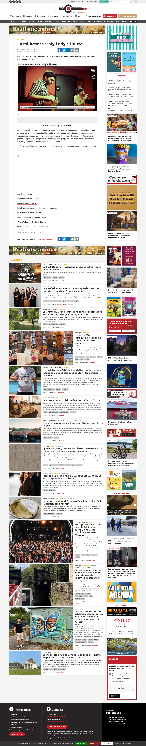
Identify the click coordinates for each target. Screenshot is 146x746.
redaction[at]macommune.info (57, 716)
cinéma (46, 669)
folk (19, 232)
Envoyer (114, 696)
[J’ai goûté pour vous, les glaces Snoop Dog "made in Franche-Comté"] (122, 154)
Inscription (115, 331)
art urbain (78, 639)
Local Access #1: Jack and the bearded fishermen (37, 208)
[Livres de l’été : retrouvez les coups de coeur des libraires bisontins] (41, 340)
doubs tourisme (53, 324)
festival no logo (48, 437)
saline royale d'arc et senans (57, 669)
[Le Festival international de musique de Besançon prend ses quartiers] (25, 293)
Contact (14, 714)
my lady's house (36, 232)
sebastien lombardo (80, 642)
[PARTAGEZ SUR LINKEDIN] (68, 50)
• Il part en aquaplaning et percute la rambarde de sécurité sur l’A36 (120, 96)
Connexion (128, 331)
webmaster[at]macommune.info (57, 740)
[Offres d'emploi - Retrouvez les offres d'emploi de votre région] (122, 183)
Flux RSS (14, 724)
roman (87, 359)
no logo (56, 437)
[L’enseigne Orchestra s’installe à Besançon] (122, 409)
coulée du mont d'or (49, 513)
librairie (100, 357)
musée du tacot (64, 412)
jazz (64, 301)
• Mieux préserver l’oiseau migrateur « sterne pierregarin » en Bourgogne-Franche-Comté (120, 103)
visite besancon (79, 598)
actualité (54, 309)
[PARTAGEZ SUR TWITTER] (64, 50)
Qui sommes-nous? (18, 717)
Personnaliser (107, 743)
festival (55, 277)
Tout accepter (81, 743)
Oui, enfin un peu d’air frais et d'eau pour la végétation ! (121, 675)
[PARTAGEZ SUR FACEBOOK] (60, 50)
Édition (76, 12)
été (87, 357)
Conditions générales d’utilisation (23, 730)
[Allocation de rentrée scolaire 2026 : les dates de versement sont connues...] (122, 526)
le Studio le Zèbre (68, 146)
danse (45, 490)
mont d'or (59, 513)
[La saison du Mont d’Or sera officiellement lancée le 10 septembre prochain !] (25, 506)
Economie (61, 446)
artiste (84, 639)
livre (76, 359)
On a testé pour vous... (82, 567)
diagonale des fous (49, 389)
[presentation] (108, 505)
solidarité (65, 389)
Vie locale (70, 499)
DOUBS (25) (46, 309)
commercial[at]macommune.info (57, 721)
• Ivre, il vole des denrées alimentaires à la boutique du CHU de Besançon (121, 82)
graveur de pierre (77, 465)
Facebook (36, 217)
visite (91, 596)
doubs (45, 324)
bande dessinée (79, 357)
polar (81, 359)
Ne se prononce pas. (118, 681)
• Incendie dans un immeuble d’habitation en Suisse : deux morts (120, 110)
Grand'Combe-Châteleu (51, 264)
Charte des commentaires (20, 719)
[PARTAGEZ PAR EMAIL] (72, 50)
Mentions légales (17, 727)
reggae (77, 557)
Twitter (43, 217)
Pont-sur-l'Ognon (49, 420)
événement (52, 490)
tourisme (62, 324)
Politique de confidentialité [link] (122, 743)
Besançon (78, 333)
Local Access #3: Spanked (27, 199)
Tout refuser (94, 743)
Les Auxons (78, 609)
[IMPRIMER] (77, 50)
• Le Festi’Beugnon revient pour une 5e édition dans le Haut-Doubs (120, 89)
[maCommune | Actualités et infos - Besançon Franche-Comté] (73, 8)
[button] (131, 2)
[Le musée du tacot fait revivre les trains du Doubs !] (25, 405)
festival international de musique (52, 301)
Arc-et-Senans (48, 652)
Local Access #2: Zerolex (27, 203)
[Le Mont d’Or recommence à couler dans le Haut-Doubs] (122, 278)
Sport (71, 368)
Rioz (44, 473)
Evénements (77, 420)
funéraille (67, 465)
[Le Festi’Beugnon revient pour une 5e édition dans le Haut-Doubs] (25, 272)
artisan (45, 465)
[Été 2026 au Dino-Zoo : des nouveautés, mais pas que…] (122, 345)
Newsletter (17, 734)
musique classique (73, 301)
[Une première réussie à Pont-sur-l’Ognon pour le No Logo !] (25, 428)
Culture (20, 39)
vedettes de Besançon (81, 596)
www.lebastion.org (24, 217)
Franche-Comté (48, 286)
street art (90, 642)
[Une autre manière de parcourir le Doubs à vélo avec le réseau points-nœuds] (122, 449)
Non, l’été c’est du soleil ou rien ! (122, 678)
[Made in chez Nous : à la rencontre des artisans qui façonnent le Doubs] (122, 221)
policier (58, 389)
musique (26, 232)
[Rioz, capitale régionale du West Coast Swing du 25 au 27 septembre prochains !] (25, 480)
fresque (96, 639)
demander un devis (57, 727)
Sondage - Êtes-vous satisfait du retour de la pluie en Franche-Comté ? (121, 668)
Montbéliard (47, 368)
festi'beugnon (47, 277)
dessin (90, 639)
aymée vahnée (54, 465)
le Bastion (38, 146)
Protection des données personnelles (24, 722)
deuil (61, 465)
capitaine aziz (79, 593)
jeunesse (92, 357)
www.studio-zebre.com (26, 227)
